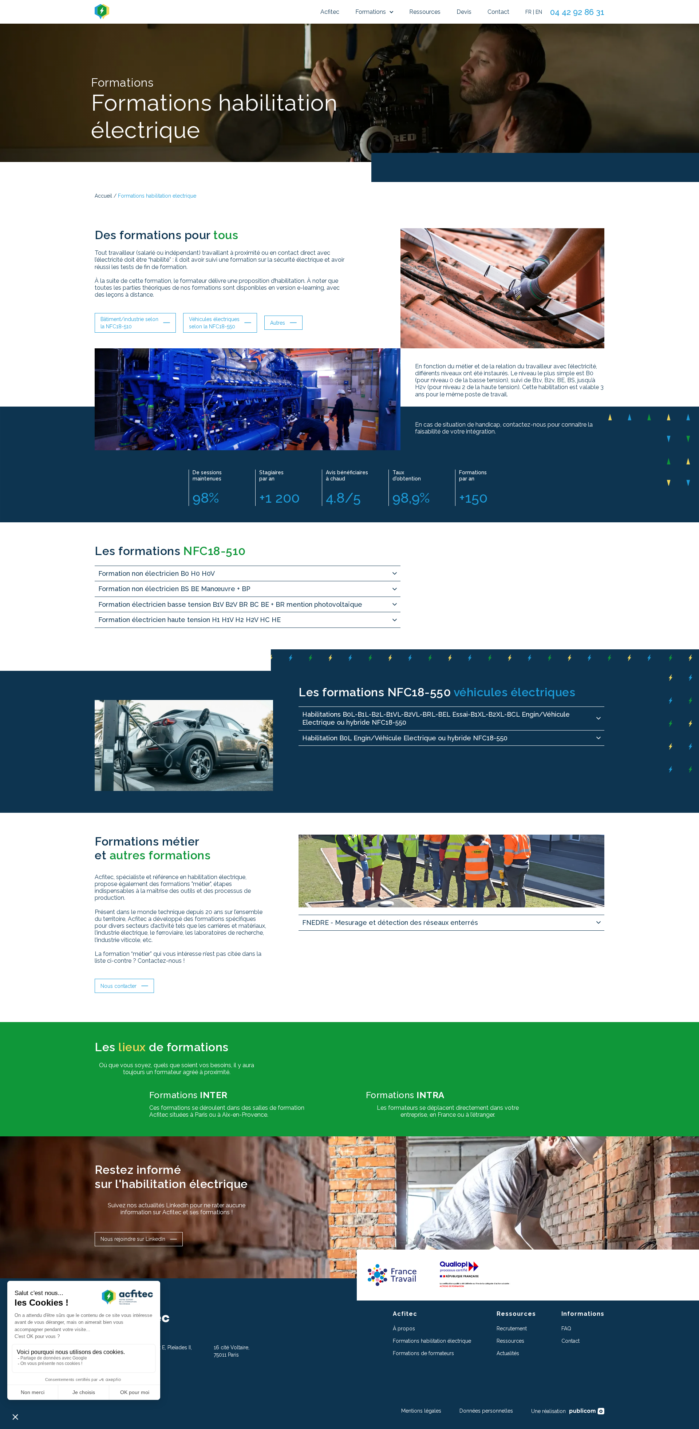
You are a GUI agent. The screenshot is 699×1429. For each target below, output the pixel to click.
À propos (404, 1328)
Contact (498, 11)
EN (539, 12)
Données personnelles (486, 1411)
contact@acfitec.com (119, 1378)
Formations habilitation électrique (432, 1341)
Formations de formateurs (423, 1353)
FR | (529, 12)
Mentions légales (421, 1411)
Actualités (508, 1353)
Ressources (425, 11)
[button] (374, 12)
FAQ (566, 1328)
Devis (464, 11)
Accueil (103, 196)
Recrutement (512, 1328)
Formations (370, 11)
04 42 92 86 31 (577, 12)
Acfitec (329, 11)
